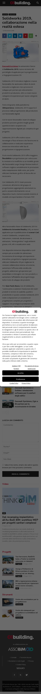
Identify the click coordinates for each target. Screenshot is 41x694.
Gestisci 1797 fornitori (16, 367)
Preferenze (20, 379)
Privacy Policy (26, 383)
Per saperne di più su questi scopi (31, 367)
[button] (36, 311)
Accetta (20, 373)
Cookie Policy (14, 383)
